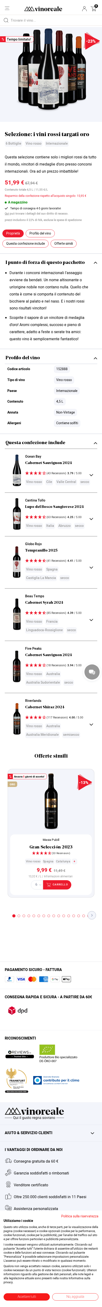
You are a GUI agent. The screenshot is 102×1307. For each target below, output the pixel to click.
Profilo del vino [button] (40, 233)
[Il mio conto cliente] (84, 8)
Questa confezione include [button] (25, 243)
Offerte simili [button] (63, 243)
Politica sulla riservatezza (79, 1216)
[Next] (92, 915)
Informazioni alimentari (58, 876)
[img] (57, 473)
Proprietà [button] (13, 233)
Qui (7, 214)
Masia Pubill (51, 839)
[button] (93, 8)
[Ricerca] (5, 20)
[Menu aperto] (7, 8)
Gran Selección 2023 (51, 847)
